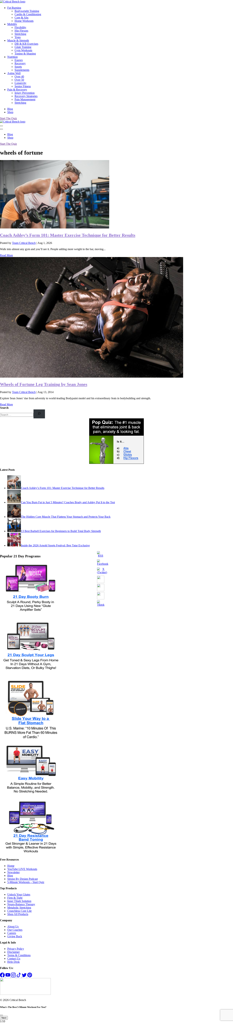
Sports (18, 66)
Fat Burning (14, 7)
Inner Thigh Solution (19, 901)
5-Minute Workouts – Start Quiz (25, 882)
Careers (11, 933)
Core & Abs (21, 17)
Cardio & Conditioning (28, 14)
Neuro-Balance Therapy (21, 904)
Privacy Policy (15, 948)
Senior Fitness (23, 86)
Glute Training (23, 47)
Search (4, 407)
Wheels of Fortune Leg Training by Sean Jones (43, 384)
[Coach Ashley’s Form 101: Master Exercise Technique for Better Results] (54, 227)
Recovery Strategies (26, 96)
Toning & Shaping (25, 53)
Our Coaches (14, 929)
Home (10, 865)
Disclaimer (13, 952)
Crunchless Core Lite (19, 910)
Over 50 (19, 79)
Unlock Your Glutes (18, 894)
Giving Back (14, 936)
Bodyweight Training (27, 11)
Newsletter (13, 872)
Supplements (22, 69)
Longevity (20, 83)
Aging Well (14, 73)
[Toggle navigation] (1, 125)
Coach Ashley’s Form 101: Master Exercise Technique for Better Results (67, 235)
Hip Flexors (21, 30)
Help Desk (13, 961)
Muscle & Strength (18, 40)
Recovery (20, 63)
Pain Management (25, 99)
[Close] (1, 129)
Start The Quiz (8, 118)
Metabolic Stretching (19, 907)
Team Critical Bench (24, 242)
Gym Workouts (23, 50)
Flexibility (20, 27)
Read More (6, 255)
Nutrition (12, 56)
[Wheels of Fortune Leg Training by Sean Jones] (91, 376)
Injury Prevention (25, 92)
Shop (10, 112)
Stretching (20, 33)
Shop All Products (17, 914)
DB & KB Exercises (26, 43)
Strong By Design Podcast (22, 878)
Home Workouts (24, 20)
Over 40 (19, 76)
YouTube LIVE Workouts (22, 869)
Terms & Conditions (19, 955)
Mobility (12, 24)
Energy (19, 60)
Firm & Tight (14, 897)
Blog (10, 108)
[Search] (39, 413)
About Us (13, 926)
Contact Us (13, 958)
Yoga (18, 37)
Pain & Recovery (17, 89)
